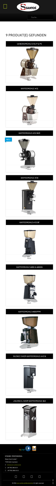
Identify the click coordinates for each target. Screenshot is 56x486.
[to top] (53, 483)
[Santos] (28, 7)
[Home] (53, 480)
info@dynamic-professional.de (14, 465)
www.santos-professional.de (25, 483)
